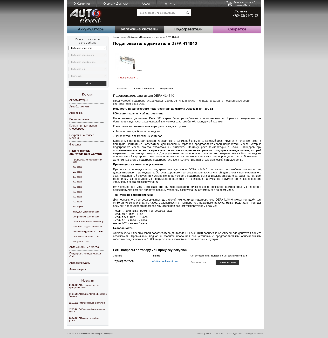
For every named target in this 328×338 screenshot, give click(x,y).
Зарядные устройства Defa (86, 212)
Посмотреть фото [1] (128, 78)
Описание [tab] (121, 88)
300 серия (78, 182)
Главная (199, 334)
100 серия (78, 172)
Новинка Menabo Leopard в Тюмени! (88, 295)
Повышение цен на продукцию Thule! (84, 286)
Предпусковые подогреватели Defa (87, 161)
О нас (208, 334)
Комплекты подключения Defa (87, 226)
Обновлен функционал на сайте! (87, 310)
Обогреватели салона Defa (86, 217)
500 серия (78, 192)
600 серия (78, 197)
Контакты (169, 3)
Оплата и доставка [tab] (143, 88)
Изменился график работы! (84, 319)
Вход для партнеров (254, 334)
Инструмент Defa (81, 241)
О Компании (81, 3)
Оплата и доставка (234, 334)
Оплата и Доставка (115, 3)
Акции (146, 3)
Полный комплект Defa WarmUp (88, 222)
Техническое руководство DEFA (88, 231)
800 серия (78, 206)
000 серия (78, 167)
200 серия (78, 177)
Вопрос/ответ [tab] (167, 88)
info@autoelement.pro (165, 261)
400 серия (78, 187)
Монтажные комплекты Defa (86, 237)
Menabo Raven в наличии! (87, 303)
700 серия (78, 202)
